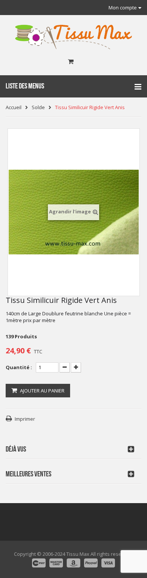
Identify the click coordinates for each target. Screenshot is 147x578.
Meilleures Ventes (28, 474)
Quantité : (19, 367)
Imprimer (25, 418)
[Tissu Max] (73, 37)
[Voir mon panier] (70, 61)
